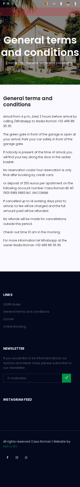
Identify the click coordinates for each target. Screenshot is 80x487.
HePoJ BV (10, 446)
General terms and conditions (49, 63)
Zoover (8, 319)
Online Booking (14, 326)
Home (13, 63)
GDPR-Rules (12, 304)
